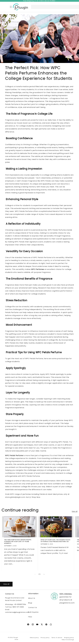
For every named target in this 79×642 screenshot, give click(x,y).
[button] (11, 7)
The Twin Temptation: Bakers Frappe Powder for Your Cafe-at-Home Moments (17, 541)
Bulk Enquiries (33, 612)
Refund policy (34, 637)
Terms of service (56, 637)
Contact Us (32, 607)
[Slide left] (35, 574)
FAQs (30, 617)
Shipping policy (69, 637)
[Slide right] (44, 574)
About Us (31, 598)
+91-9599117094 (20, 604)
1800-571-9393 (18, 607)
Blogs (30, 603)
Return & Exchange (68, 639)
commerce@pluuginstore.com (17, 612)
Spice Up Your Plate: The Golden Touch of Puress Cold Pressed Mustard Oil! (55, 540)
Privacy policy (45, 637)
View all (74, 511)
